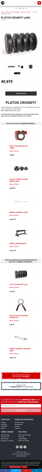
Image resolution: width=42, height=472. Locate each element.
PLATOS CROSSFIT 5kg (18, 284)
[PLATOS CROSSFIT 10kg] (21, 60)
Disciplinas (4, 424)
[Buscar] (35, 3)
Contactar (17, 428)
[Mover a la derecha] (38, 67)
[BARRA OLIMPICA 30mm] (21, 208)
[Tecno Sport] (4, 4)
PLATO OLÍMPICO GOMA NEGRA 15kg (19, 180)
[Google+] (17, 447)
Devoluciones (5, 438)
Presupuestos (18, 424)
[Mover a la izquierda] (4, 67)
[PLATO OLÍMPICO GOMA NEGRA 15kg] (21, 174)
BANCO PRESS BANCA (18, 243)
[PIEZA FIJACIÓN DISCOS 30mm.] (21, 141)
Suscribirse (21, 410)
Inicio (2, 12)
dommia (23, 456)
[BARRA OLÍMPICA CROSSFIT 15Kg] (21, 344)
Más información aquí (15, 466)
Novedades (4, 426)
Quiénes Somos (19, 422)
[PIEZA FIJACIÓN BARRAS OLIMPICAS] (21, 311)
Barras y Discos (25, 12)
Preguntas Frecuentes (7, 440)
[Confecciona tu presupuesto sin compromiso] (21, 387)
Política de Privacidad (24, 435)
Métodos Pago (5, 435)
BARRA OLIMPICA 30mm (19, 212)
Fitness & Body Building (13, 12)
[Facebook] (24, 447)
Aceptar (25, 466)
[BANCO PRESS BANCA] (21, 239)
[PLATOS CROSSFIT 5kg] (21, 280)
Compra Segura (22, 438)
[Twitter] (21, 447)
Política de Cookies (23, 440)
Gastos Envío (5, 437)
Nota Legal (21, 437)
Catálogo (3, 422)
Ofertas (3, 428)
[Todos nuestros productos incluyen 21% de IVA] (21, 377)
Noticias (17, 426)
